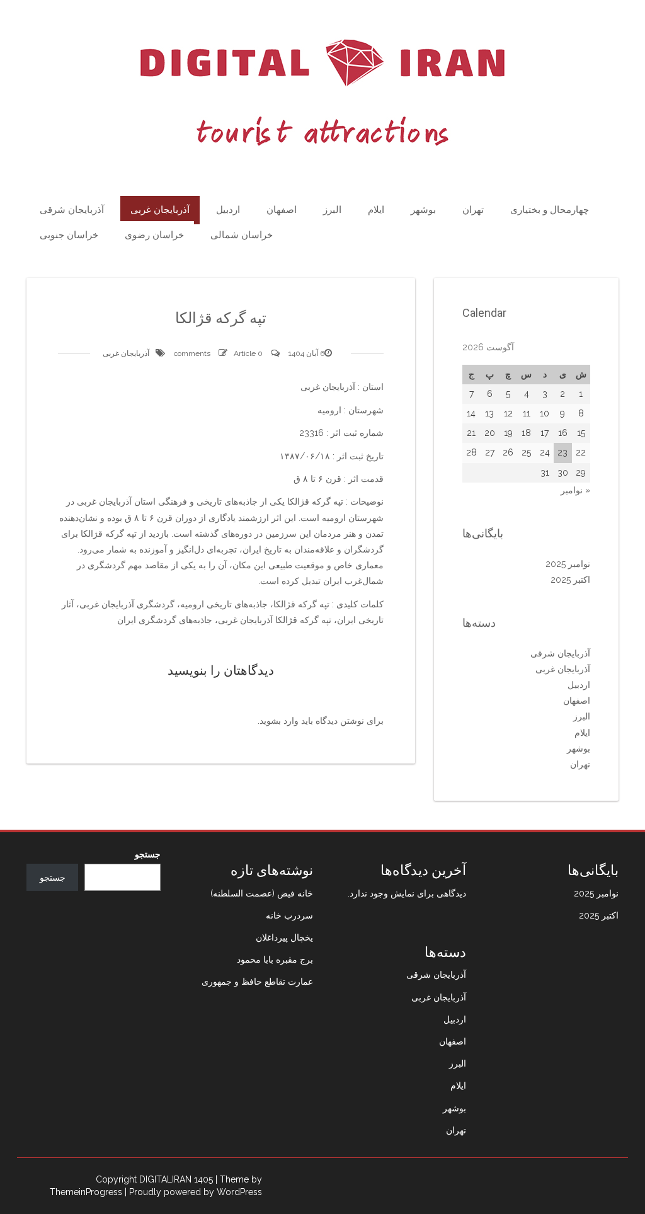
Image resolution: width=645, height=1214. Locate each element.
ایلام (376, 209)
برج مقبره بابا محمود (275, 959)
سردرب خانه (289, 915)
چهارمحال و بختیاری (549, 209)
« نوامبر (575, 490)
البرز (332, 209)
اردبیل (228, 209)
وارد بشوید (279, 721)
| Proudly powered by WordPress (193, 1192)
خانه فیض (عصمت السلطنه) (261, 893)
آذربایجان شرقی (72, 209)
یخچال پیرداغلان (284, 937)
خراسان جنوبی (69, 235)
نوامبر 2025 (567, 564)
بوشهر (423, 209)
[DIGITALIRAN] (322, 93)
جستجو (148, 854)
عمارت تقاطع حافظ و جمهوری (257, 981)
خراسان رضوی (154, 235)
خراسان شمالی (241, 235)
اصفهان (281, 209)
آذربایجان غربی (160, 209)
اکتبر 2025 (570, 580)
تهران (473, 209)
